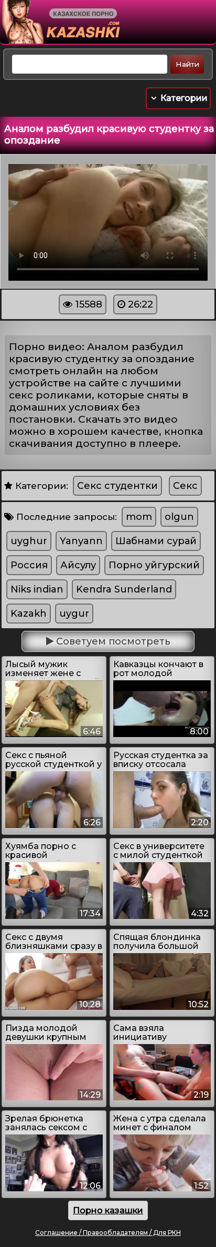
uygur (74, 613)
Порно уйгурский (154, 565)
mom (139, 517)
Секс (185, 486)
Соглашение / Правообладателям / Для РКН (108, 1232)
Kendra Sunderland (124, 589)
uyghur (28, 541)
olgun (179, 517)
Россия (29, 565)
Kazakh (28, 613)
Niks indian (36, 589)
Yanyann (81, 541)
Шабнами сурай (156, 541)
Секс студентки (117, 486)
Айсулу (78, 565)
